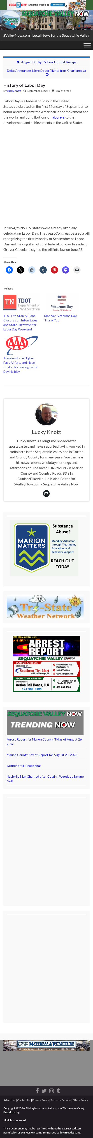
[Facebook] (37, 1090)
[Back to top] (82, 1128)
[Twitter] (44, 1090)
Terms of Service (61, 1100)
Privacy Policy (40, 1100)
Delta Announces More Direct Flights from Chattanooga (46, 70)
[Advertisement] (46, 177)
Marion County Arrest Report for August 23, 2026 (42, 755)
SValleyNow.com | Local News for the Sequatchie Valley (46, 35)
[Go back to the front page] (46, 20)
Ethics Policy (80, 1100)
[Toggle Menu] (87, 45)
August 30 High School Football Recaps (49, 62)
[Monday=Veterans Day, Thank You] (62, 303)
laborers (58, 117)
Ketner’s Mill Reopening (24, 766)
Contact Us (23, 1100)
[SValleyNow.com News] (58, 1090)
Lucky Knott (14, 90)
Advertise (9, 1100)
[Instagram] (51, 1090)
